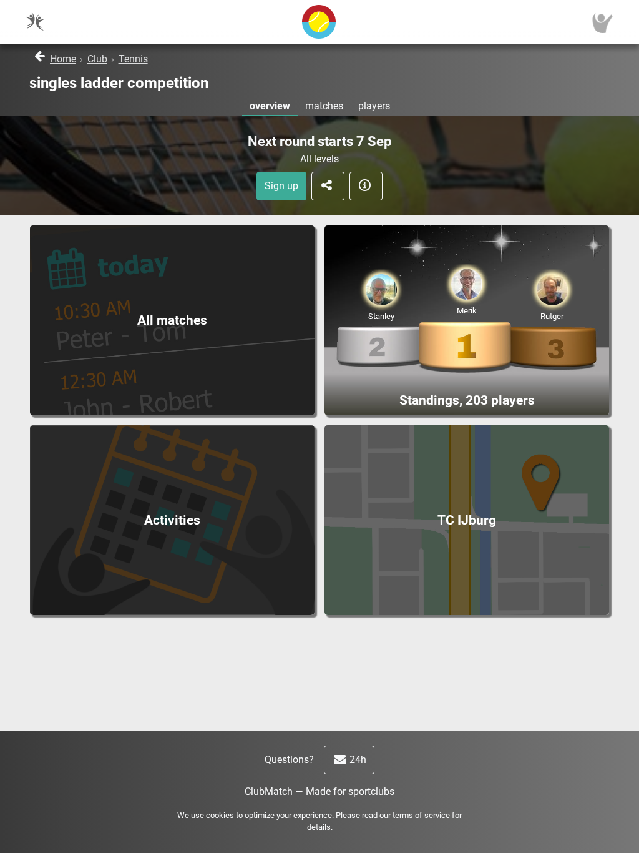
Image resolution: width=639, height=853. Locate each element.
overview (270, 106)
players (374, 106)
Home (63, 59)
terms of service (421, 815)
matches (324, 106)
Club (97, 59)
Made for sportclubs (350, 791)
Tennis (133, 59)
